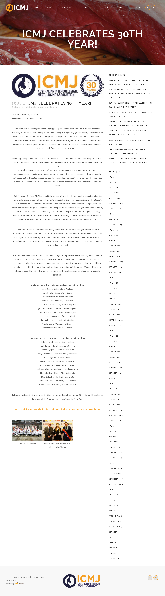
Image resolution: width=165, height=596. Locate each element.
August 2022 (115, 325)
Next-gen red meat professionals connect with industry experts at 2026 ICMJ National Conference (131, 94)
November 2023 (116, 262)
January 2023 (115, 309)
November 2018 (116, 479)
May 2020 (113, 437)
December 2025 (115, 198)
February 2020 (116, 452)
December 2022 (116, 315)
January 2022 (115, 357)
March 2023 (114, 299)
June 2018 (113, 495)
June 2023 (113, 283)
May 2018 (113, 500)
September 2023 (116, 272)
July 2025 (113, 214)
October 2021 (115, 373)
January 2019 (115, 474)
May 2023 (113, 288)
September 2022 (116, 320)
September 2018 (116, 484)
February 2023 (115, 304)
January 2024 (115, 251)
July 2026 (113, 177)
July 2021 (113, 384)
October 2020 (115, 410)
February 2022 (115, 352)
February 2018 (115, 516)
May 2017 (113, 548)
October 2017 (115, 532)
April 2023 (113, 294)
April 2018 (113, 505)
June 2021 (113, 389)
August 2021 (115, 378)
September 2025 (116, 203)
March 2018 (114, 511)
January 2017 (115, 558)
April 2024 (113, 235)
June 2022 (113, 336)
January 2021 (115, 399)
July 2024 (113, 230)
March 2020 (114, 447)
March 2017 (114, 553)
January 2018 (115, 521)
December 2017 (115, 527)
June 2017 (113, 543)
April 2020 (113, 442)
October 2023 (115, 267)
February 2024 (116, 246)
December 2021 (115, 362)
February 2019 (115, 468)
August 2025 (115, 209)
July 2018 (113, 490)
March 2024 (114, 241)
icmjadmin (52, 107)
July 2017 (113, 537)
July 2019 (113, 463)
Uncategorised (36, 107)
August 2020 (115, 421)
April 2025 (113, 219)
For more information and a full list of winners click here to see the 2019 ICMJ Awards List (57, 409)
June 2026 (113, 182)
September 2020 (116, 415)
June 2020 (113, 431)
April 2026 (113, 188)
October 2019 (115, 458)
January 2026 (115, 193)
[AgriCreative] (19, 584)
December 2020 (116, 405)
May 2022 (113, 341)
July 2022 (113, 331)
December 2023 (115, 256)
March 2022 (114, 346)
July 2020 (113, 426)
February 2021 (115, 394)
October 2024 (115, 225)
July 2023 (113, 278)
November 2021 (116, 368)
